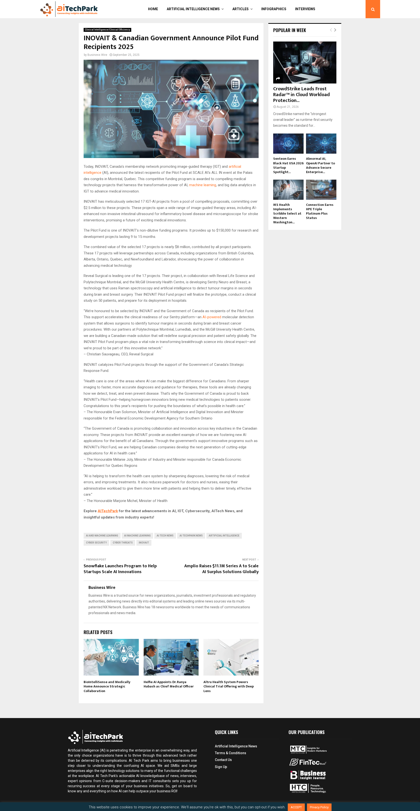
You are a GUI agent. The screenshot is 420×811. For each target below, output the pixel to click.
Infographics (273, 9)
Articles (240, 9)
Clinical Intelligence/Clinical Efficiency (107, 29)
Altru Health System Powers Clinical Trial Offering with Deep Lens (228, 686)
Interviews (305, 9)
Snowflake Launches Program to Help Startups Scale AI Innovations (120, 569)
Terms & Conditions (230, 753)
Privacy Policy (319, 807)
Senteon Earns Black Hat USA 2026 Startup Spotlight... (288, 165)
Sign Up (221, 767)
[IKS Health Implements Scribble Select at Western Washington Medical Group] (288, 190)
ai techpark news (191, 535)
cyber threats (123, 542)
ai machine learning (137, 535)
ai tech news (165, 535)
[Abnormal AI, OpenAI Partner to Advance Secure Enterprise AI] (321, 144)
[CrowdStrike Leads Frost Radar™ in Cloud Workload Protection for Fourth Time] (304, 63)
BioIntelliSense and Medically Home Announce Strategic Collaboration (107, 686)
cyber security (96, 542)
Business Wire (97, 55)
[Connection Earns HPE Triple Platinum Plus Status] (321, 190)
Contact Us (223, 760)
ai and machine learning (102, 535)
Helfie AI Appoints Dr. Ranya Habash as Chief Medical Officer (169, 684)
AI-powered (212, 317)
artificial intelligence (224, 535)
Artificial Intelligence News (193, 9)
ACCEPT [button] (296, 807)
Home (153, 9)
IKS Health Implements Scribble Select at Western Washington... (287, 213)
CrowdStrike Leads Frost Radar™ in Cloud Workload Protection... (301, 95)
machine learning (202, 185)
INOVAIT (144, 542)
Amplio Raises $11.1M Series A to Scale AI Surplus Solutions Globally (221, 569)
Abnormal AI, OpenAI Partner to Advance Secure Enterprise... (320, 165)
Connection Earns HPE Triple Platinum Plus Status (319, 211)
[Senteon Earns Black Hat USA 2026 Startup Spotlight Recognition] (288, 144)
